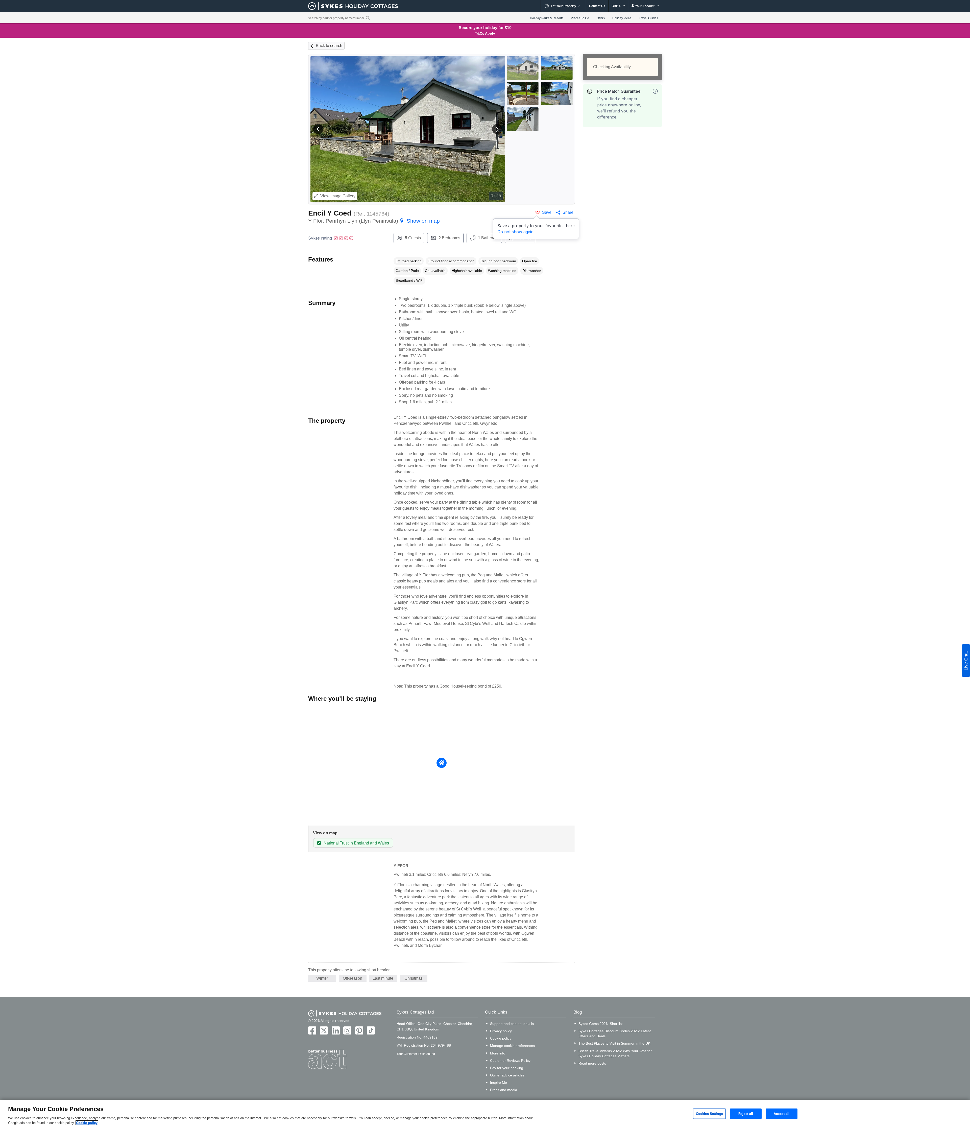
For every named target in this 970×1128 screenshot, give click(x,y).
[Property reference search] (368, 18)
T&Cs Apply (485, 33)
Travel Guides (648, 18)
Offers (601, 18)
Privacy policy (501, 1031)
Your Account (644, 6)
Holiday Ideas (621, 18)
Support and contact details (512, 1024)
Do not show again (515, 231)
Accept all (781, 1113)
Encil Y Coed (329, 213)
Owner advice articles (507, 1075)
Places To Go (580, 18)
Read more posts (592, 1063)
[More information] (655, 91)
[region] (485, 1114)
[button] (318, 129)
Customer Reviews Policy (510, 1061)
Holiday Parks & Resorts (546, 18)
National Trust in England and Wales (356, 843)
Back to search (329, 45)
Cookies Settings (709, 1113)
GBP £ (616, 6)
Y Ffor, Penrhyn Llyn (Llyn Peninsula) (374, 221)
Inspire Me (498, 1082)
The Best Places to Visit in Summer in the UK (614, 1043)
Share (568, 212)
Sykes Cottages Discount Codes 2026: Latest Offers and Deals (614, 1033)
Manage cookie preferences (512, 1046)
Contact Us (597, 6)
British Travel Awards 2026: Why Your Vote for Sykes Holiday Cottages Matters (615, 1053)
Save (546, 212)
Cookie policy (500, 1038)
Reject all (745, 1113)
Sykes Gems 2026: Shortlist (600, 1024)
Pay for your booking (506, 1068)
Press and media (503, 1090)
